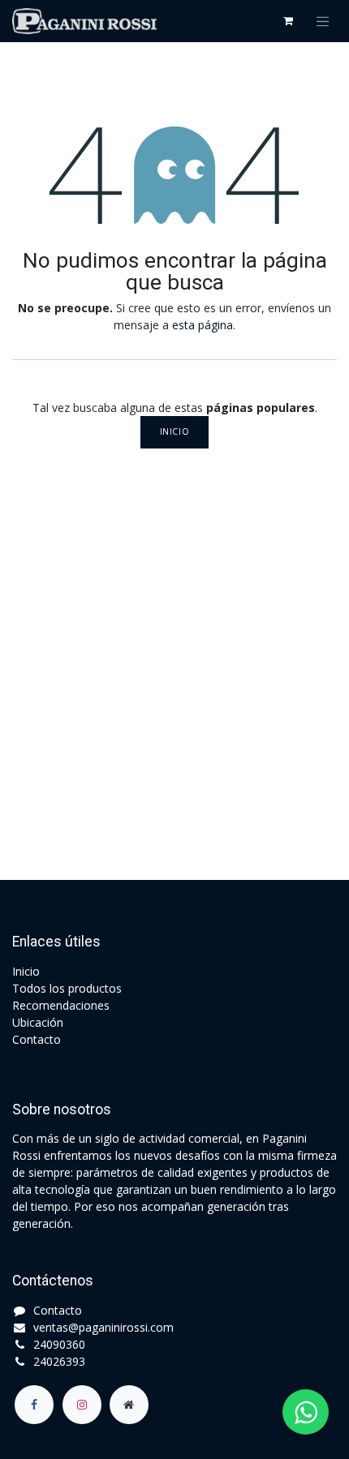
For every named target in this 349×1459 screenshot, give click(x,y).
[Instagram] (81, 1404)
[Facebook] (34, 1404)
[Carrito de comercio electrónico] (288, 21)
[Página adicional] (129, 1404)
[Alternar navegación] (323, 21)
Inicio (174, 431)
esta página (202, 325)
